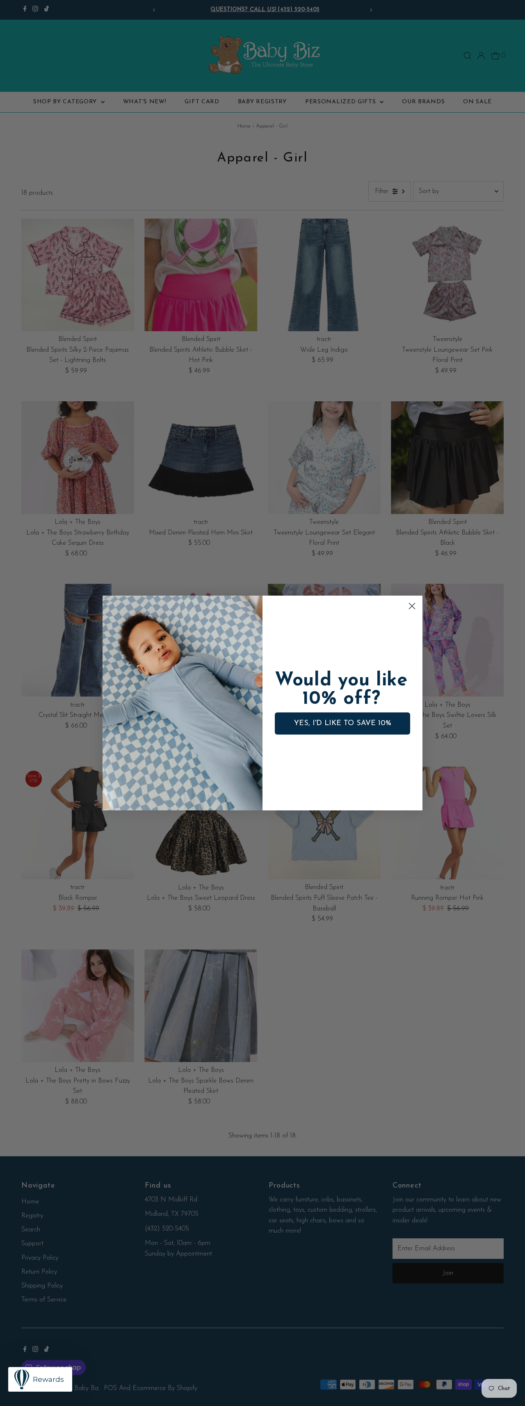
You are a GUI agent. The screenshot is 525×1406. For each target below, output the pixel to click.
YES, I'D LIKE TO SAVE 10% (342, 723)
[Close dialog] (412, 606)
